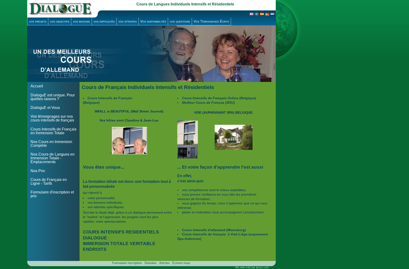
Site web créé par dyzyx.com (252, 267)
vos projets (37, 21)
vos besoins (81, 21)
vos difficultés (104, 21)
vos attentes (127, 21)
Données (151, 263)
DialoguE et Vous (45, 108)
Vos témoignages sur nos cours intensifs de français (52, 118)
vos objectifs (59, 21)
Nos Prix (38, 171)
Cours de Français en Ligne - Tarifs (49, 181)
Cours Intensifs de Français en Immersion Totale (53, 131)
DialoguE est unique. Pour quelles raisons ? (53, 97)
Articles (164, 263)
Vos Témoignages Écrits (211, 21)
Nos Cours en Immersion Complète (51, 144)
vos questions (180, 21)
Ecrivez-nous (181, 263)
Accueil (37, 86)
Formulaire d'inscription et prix (52, 194)
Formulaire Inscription (127, 263)
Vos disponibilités (153, 21)
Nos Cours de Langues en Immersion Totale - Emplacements (53, 158)
